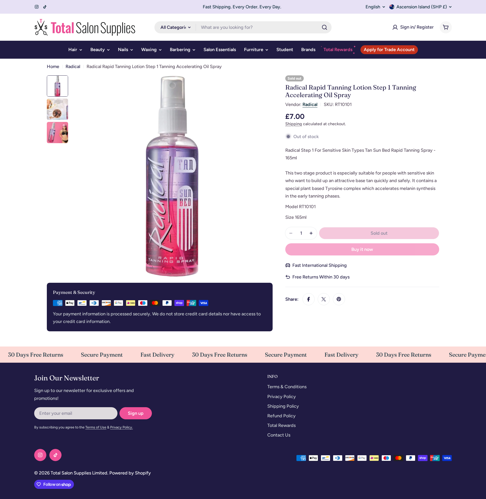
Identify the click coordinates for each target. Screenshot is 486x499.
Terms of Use (95, 427)
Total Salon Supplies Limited (79, 473)
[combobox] (243, 27)
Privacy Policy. (121, 427)
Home (53, 66)
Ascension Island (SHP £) (421, 6)
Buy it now (362, 249)
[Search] (324, 27)
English (373, 7)
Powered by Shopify (130, 473)
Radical (73, 66)
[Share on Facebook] (308, 299)
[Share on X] (324, 299)
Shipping (293, 123)
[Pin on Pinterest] (339, 299)
